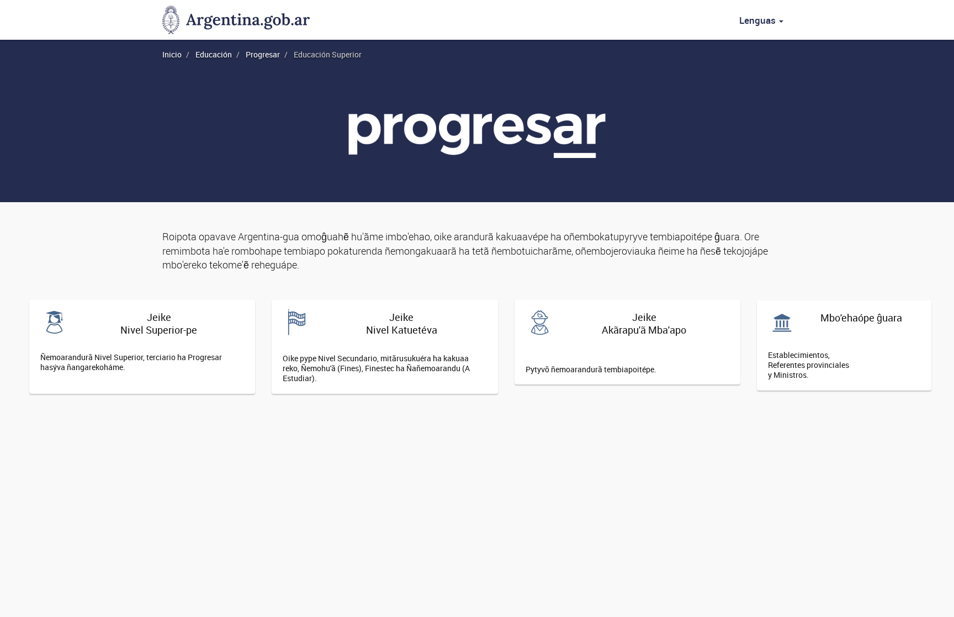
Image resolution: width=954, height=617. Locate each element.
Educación (213, 54)
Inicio (172, 54)
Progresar (263, 54)
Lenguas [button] (758, 20)
